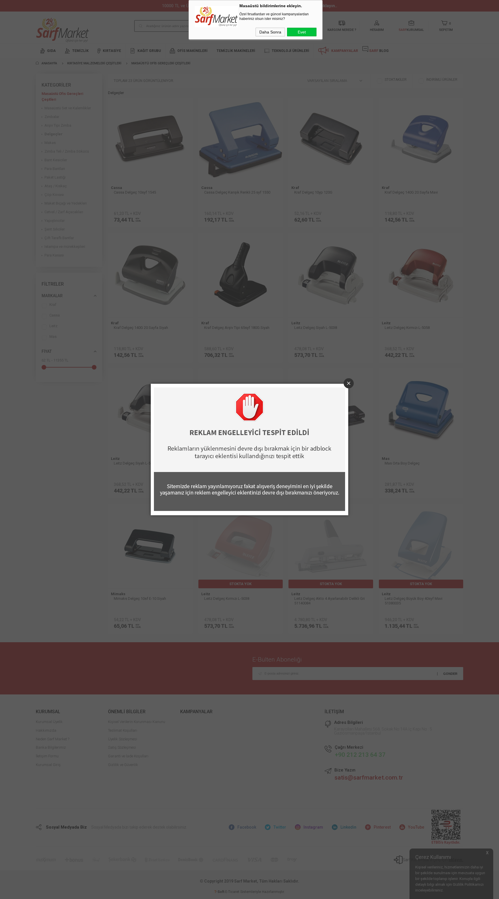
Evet (302, 32)
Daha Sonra (270, 32)
